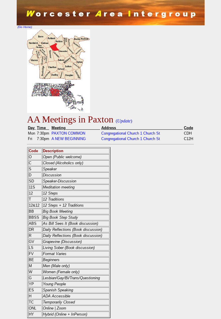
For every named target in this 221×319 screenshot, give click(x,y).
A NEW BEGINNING (69, 139)
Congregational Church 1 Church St (130, 133)
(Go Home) (24, 27)
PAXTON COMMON (68, 133)
